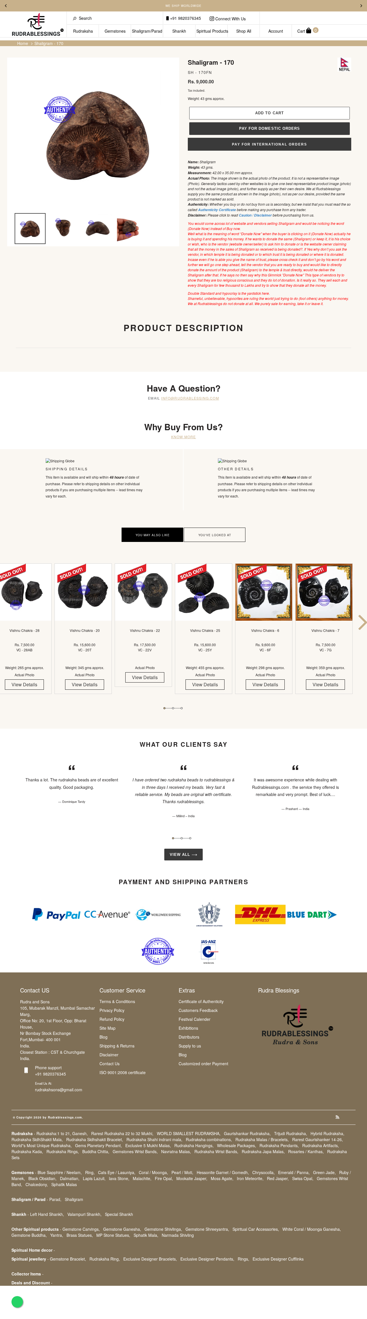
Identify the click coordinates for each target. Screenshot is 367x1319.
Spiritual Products (212, 31)
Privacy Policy (111, 1010)
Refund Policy (111, 1019)
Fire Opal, (164, 1178)
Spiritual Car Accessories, (256, 1229)
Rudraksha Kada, (27, 1151)
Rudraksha (83, 31)
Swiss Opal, (302, 1178)
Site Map (107, 1028)
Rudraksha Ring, (104, 1259)
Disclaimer (108, 1054)
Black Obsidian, (42, 1178)
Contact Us (109, 1063)
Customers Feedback (198, 1010)
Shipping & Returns (116, 1046)
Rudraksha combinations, (209, 1139)
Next (361, 5)
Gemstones (115, 31)
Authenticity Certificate (217, 209)
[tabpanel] (84, 633)
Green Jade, (324, 1172)
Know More (183, 436)
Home (22, 43)
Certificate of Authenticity (201, 1001)
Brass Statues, (80, 1235)
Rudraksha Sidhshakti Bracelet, (94, 1139)
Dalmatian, (69, 1178)
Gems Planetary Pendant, (98, 1145)
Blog (103, 1037)
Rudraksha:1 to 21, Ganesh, (62, 1133)
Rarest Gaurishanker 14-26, (317, 1139)
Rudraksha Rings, (62, 1151)
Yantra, (56, 1235)
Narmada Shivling (178, 1235)
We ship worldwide (183, 5)
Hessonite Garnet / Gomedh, (223, 1172)
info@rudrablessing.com (190, 398)
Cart (307, 30)
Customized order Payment (203, 1063)
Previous (5, 5)
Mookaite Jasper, (191, 1178)
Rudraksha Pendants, (279, 1145)
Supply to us (190, 1046)
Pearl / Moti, (182, 1172)
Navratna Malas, (176, 1151)
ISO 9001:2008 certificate (122, 1072)
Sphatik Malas (64, 1184)
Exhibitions (188, 1028)
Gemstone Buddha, (29, 1235)
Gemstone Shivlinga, (163, 1229)
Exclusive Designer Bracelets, (150, 1259)
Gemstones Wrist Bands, (135, 1151)
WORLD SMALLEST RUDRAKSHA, (188, 1133)
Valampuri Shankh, (84, 1214)
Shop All (243, 31)
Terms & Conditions (117, 1001)
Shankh (179, 31)
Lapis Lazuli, (94, 1178)
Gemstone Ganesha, (122, 1229)
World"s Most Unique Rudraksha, (41, 1145)
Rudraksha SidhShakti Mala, (37, 1139)
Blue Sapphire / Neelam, (60, 1172)
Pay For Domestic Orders (269, 128)
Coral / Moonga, (153, 1172)
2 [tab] (173, 708)
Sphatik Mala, (146, 1235)
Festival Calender (194, 1019)
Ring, (90, 1172)
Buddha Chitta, (95, 1151)
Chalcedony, (37, 1184)
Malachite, (142, 1178)
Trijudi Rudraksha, (290, 1133)
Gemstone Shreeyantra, (207, 1229)
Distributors (189, 1037)
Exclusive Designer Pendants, (207, 1259)
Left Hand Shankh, (47, 1214)
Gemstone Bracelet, (68, 1259)
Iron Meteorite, (250, 1178)
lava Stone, (119, 1178)
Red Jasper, (278, 1178)
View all (181, 854)
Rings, (243, 1259)
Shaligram (74, 1199)
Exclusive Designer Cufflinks (278, 1259)
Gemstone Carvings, (81, 1229)
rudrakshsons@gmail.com (58, 1089)
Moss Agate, (222, 1178)
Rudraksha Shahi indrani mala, (154, 1139)
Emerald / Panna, (294, 1172)
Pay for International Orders (269, 144)
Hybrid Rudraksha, (327, 1133)
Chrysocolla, (263, 1172)
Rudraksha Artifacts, (320, 1145)
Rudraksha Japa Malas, (263, 1151)
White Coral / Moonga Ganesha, (311, 1229)
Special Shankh (119, 1214)
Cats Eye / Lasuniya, (116, 1172)
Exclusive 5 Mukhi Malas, (148, 1145)
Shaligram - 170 (48, 43)
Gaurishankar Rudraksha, (247, 1133)
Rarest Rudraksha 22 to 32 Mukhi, (122, 1133)
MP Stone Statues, (113, 1235)
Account (275, 31)
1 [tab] (164, 708)
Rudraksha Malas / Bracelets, (262, 1139)
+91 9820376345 (185, 18)
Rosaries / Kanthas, (306, 1151)
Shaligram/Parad (147, 31)
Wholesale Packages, (236, 1145)
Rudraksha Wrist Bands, (216, 1151)
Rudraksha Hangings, (194, 1145)
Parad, (55, 1199)
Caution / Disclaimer (256, 215)
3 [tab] (182, 708)
